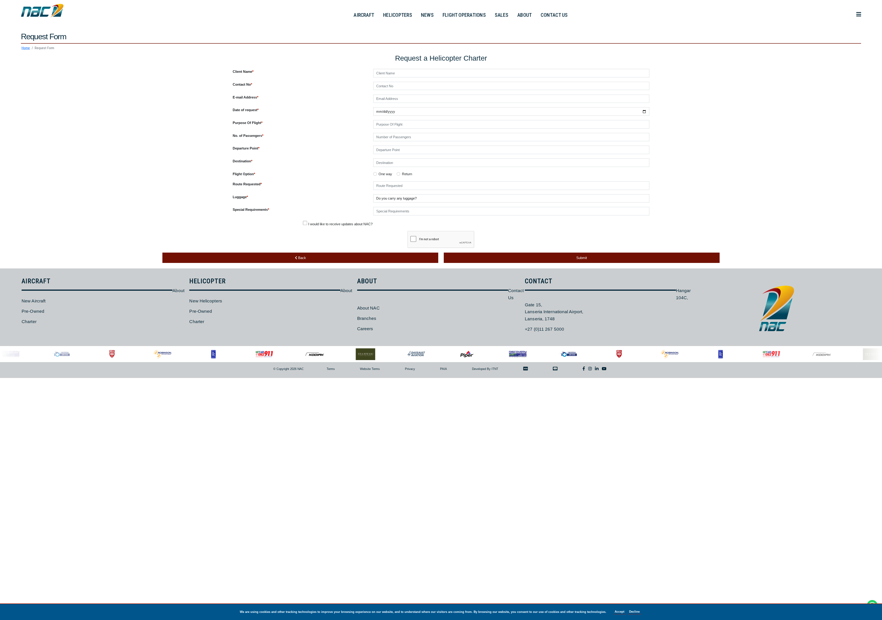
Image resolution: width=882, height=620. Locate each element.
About (178, 290)
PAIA (443, 369)
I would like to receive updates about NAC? (340, 224)
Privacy (410, 369)
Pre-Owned (33, 311)
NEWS (427, 15)
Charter (29, 321)
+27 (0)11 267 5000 (544, 329)
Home (26, 48)
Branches (366, 318)
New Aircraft (33, 301)
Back (301, 258)
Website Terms (370, 369)
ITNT (495, 369)
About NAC (368, 308)
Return (407, 174)
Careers (365, 328)
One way (385, 174)
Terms (331, 369)
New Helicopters (205, 301)
